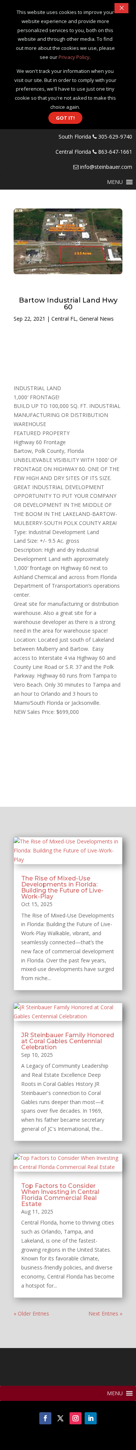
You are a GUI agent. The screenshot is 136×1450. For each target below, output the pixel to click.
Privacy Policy (74, 57)
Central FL (63, 318)
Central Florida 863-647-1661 (94, 151)
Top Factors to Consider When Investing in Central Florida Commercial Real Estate (60, 1195)
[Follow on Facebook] (45, 1418)
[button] (115, 182)
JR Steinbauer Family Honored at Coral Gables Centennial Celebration (67, 1041)
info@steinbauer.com (105, 166)
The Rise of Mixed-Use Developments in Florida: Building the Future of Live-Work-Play (62, 887)
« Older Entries (31, 1313)
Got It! (65, 117)
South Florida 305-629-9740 (95, 136)
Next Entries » (105, 1313)
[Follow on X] (60, 1418)
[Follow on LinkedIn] (91, 1418)
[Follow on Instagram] (76, 1418)
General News (96, 318)
